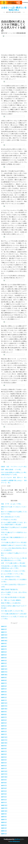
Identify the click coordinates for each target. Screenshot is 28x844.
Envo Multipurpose (15, 841)
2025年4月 (4, 658)
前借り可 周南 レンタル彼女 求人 (11, 603)
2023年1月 (4, 734)
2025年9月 (4, 643)
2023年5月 (4, 723)
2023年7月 (4, 717)
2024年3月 (4, 694)
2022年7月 (4, 751)
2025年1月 (4, 666)
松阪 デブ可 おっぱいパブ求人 (11, 504)
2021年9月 (4, 780)
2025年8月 (4, 646)
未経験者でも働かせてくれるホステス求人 (14, 545)
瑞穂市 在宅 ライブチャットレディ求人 (14, 466)
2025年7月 (4, 649)
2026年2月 (4, 629)
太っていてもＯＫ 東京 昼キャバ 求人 (14, 477)
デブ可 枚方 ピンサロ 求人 (9, 519)
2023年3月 (4, 729)
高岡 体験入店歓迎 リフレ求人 (11, 469)
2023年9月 (4, 712)
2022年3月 (4, 763)
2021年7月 (4, 785)
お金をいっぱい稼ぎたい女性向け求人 (14, 8)
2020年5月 (4, 825)
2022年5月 (4, 757)
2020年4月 (4, 828)
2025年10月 (4, 640)
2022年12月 (4, 737)
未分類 (8, 486)
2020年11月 (4, 808)
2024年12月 (4, 669)
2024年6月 (4, 686)
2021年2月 (4, 800)
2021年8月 (4, 783)
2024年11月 (4, 672)
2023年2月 (4, 731)
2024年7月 (4, 683)
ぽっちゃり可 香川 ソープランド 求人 (12, 574)
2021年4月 (4, 794)
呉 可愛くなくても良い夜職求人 (11, 600)
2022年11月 (4, 740)
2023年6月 (4, 720)
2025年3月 (4, 660)
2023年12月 (4, 703)
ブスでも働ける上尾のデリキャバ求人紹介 (14, 542)
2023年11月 (4, 706)
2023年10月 (4, 709)
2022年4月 (4, 760)
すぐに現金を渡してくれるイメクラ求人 (13, 571)
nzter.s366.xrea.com (21, 33)
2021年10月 (4, 777)
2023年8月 (4, 714)
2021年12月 (4, 771)
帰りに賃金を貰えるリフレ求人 (10, 517)
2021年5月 (4, 791)
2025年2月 (4, 663)
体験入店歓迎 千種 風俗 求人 (9, 589)
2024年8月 (4, 680)
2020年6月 (4, 822)
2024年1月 (4, 700)
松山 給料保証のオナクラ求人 (10, 576)
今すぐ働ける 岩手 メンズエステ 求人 (12, 611)
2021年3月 (4, 797)
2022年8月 (4, 748)
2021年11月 (4, 774)
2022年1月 (4, 768)
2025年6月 (4, 652)
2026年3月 (4, 626)
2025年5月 (4, 655)
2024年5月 (4, 689)
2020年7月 (4, 819)
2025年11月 (4, 638)
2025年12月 (4, 635)
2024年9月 (4, 677)
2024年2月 (4, 697)
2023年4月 (4, 726)
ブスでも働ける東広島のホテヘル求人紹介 (14, 614)
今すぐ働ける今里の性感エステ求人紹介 (13, 597)
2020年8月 (4, 817)
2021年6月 (4, 788)
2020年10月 (4, 811)
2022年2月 (4, 765)
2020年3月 (4, 831)
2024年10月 (4, 675)
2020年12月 (4, 805)
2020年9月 (4, 814)
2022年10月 (4, 743)
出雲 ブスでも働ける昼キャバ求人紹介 (13, 563)
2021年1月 (4, 802)
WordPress (17, 839)
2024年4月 (4, 692)
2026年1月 (4, 632)
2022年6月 (4, 754)
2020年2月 (4, 834)
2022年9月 (4, 746)
